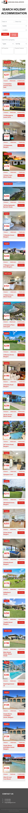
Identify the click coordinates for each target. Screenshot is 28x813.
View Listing (21, 84)
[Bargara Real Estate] (14, 2)
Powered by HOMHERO (14, 811)
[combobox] (7, 50)
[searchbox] (8, 49)
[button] (4, 69)
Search (5, 34)
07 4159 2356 (8, 799)
